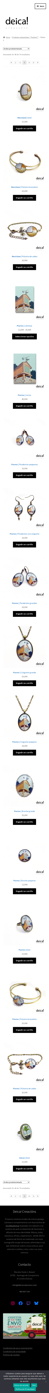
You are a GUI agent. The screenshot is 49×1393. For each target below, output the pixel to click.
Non (34, 1385)
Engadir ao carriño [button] (24, 128)
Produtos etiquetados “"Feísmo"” (25, 37)
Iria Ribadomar (12, 1225)
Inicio (8, 37)
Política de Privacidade (25, 1389)
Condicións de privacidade (14, 1351)
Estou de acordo (21, 1385)
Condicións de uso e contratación (17, 1348)
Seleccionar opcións (24, 336)
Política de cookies (11, 1354)
